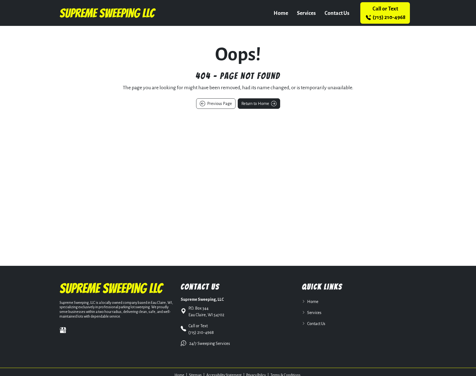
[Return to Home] (108, 13)
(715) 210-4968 (388, 13)
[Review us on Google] (63, 330)
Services (306, 13)
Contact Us (336, 13)
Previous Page (219, 103)
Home (281, 13)
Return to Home (255, 103)
